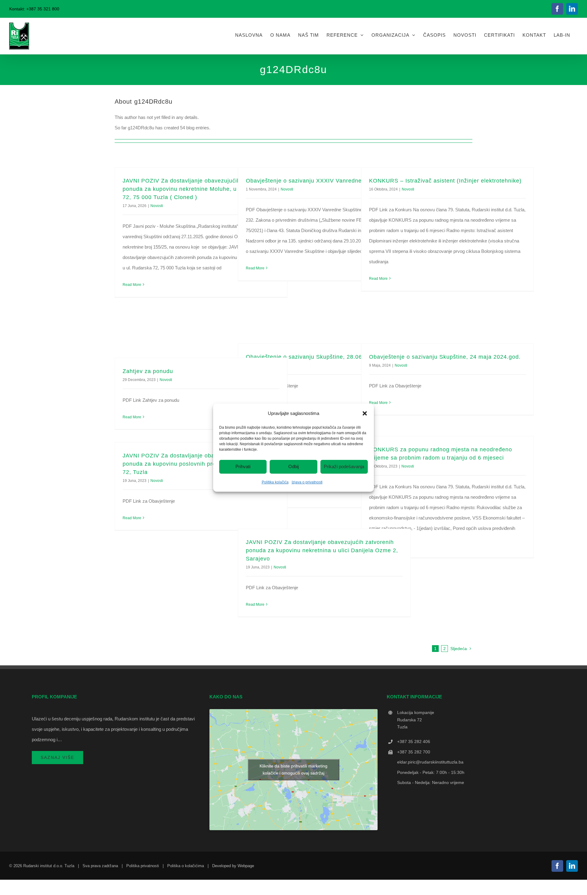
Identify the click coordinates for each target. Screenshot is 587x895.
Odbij (293, 466)
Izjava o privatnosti (307, 482)
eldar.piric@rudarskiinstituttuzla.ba (430, 762)
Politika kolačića (275, 482)
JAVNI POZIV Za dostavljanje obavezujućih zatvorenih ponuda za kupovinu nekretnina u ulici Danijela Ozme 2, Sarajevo (322, 550)
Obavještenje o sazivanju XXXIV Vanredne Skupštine (318, 181)
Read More (132, 285)
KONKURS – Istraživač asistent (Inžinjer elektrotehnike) (445, 181)
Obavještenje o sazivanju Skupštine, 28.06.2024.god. (318, 357)
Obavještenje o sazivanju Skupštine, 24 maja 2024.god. (445, 357)
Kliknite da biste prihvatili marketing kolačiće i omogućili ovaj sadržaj (293, 769)
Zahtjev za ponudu (148, 371)
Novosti (156, 206)
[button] (365, 413)
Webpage (246, 866)
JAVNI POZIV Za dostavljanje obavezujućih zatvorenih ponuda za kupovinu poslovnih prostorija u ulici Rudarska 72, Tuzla (201, 464)
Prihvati (242, 466)
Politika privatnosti (142, 866)
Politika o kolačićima (185, 866)
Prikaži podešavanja (344, 466)
